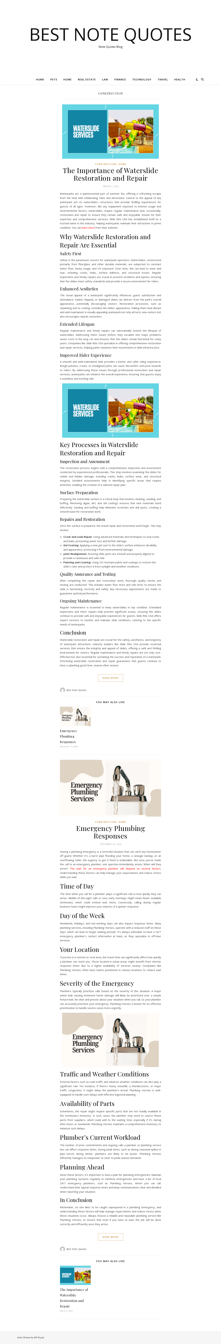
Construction (105, 164)
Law (105, 79)
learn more (88, 227)
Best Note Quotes (110, 34)
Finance (120, 79)
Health (179, 79)
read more (111, 677)
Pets (53, 79)
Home (40, 79)
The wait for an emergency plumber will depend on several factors (115, 868)
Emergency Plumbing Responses (68, 736)
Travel (163, 79)
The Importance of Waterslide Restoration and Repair (110, 174)
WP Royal (39, 1337)
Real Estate (87, 79)
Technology (141, 79)
